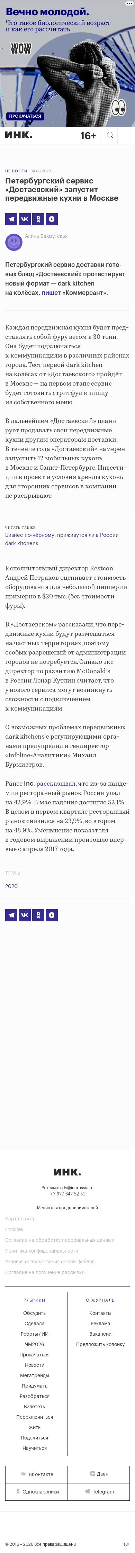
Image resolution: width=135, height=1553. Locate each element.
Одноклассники (40, 1492)
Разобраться (35, 1396)
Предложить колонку (100, 1344)
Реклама (100, 1323)
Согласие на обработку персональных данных (59, 1240)
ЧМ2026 (34, 1344)
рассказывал (55, 783)
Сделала (35, 1323)
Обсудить (34, 1313)
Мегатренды (34, 1375)
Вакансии (100, 1334)
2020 (11, 886)
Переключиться (34, 1417)
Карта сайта (19, 1219)
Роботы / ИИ (34, 1334)
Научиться (34, 1448)
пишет (51, 293)
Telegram (102, 1492)
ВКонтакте (40, 1474)
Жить (34, 1427)
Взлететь (34, 1407)
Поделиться (34, 1438)
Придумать (34, 1386)
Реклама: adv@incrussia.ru (67, 1188)
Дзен (102, 1474)
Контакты (100, 1313)
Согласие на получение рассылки (44, 1272)
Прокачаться (34, 1355)
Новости (16, 171)
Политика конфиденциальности (41, 1251)
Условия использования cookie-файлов (49, 1261)
